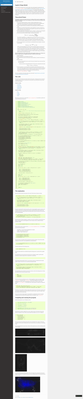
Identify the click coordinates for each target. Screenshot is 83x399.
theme (24, 397)
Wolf (18, 95)
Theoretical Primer (3, 8)
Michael (18, 94)
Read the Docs (31, 397)
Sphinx (19, 397)
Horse (18, 92)
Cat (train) (18, 84)
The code (2, 9)
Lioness (18, 93)
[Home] (15, 1)
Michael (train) (19, 87)
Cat (17, 91)
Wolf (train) (19, 88)
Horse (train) (19, 85)
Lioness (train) (19, 86)
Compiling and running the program (5, 12)
